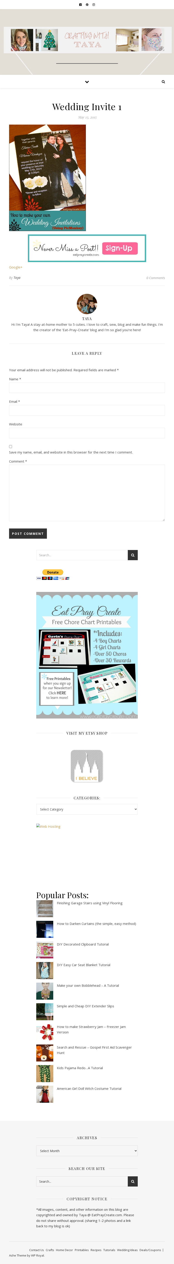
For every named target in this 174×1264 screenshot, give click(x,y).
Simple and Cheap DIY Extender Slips (85, 1006)
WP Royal (37, 1255)
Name (15, 379)
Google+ (15, 267)
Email (14, 401)
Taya (17, 277)
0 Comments (155, 277)
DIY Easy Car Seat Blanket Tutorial (83, 964)
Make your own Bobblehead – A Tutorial (88, 985)
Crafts (50, 1250)
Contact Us (36, 1250)
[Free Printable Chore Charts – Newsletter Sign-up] (87, 655)
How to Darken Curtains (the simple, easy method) (96, 923)
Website (15, 424)
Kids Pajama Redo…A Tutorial (80, 1068)
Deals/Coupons (150, 1250)
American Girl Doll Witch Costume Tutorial (89, 1088)
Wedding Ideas (127, 1250)
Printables (82, 1250)
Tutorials (109, 1250)
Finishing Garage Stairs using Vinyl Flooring (90, 903)
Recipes (96, 1250)
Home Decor (64, 1250)
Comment (18, 461)
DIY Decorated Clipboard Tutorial (83, 944)
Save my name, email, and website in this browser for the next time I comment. (71, 452)
